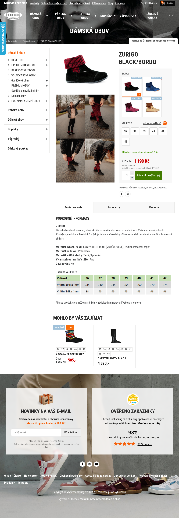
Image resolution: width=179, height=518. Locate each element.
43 (100, 353)
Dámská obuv (29, 41)
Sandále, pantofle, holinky (25, 90)
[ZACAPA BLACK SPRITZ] (73, 336)
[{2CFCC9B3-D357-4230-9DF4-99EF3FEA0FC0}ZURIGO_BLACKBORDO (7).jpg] (70, 117)
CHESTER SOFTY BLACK (112, 358)
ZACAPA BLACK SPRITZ (70, 354)
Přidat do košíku (146, 175)
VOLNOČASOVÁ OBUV (23, 75)
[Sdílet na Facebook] (121, 194)
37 (125, 131)
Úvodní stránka (10, 41)
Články (17, 475)
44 (104, 353)
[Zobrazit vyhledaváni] (171, 15)
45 (108, 353)
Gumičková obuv (20, 80)
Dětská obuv (16, 119)
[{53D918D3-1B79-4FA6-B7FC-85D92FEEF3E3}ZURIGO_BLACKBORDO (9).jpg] (100, 160)
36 (58, 349)
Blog (110, 3)
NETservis (73, 499)
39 (144, 131)
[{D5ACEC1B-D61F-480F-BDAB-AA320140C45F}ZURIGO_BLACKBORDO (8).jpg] (70, 160)
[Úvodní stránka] (13, 16)
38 (135, 131)
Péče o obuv (99, 3)
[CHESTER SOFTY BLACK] (115, 336)
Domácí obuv (18, 96)
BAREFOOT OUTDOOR (23, 70)
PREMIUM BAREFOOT (23, 65)
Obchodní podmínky (71, 475)
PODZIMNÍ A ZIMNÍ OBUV (25, 101)
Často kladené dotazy (98, 475)
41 (162, 131)
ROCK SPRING (49, 475)
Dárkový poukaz (18, 148)
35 (100, 349)
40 (153, 131)
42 (125, 141)
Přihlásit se (70, 432)
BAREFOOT (17, 60)
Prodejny (120, 3)
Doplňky (13, 129)
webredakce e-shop (109, 499)
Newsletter (31, 475)
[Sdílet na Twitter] (128, 194)
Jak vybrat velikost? (152, 123)
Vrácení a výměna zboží (54, 3)
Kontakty (34, 3)
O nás (7, 475)
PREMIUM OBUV (20, 85)
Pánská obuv (16, 110)
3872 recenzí (145, 444)
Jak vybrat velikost (79, 3)
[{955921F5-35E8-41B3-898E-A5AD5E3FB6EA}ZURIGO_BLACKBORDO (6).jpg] (100, 117)
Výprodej (13, 139)
